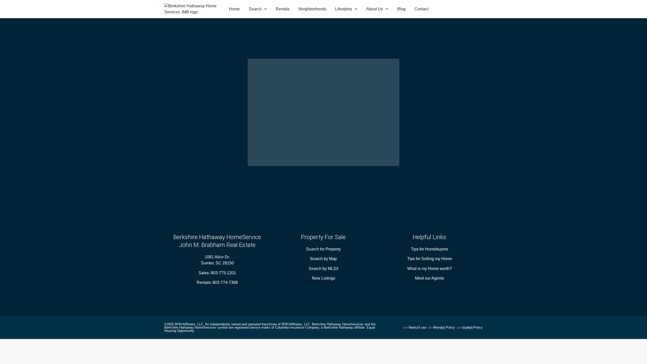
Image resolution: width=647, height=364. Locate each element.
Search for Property (323, 249)
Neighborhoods (312, 9)
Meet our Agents (429, 278)
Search (255, 9)
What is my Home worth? (429, 268)
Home (234, 9)
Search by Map (323, 259)
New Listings (323, 278)
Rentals (283, 9)
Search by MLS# (323, 268)
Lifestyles (343, 9)
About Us (374, 9)
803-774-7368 (225, 282)
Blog (401, 9)
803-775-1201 (223, 273)
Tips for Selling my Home (429, 259)
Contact (421, 9)
